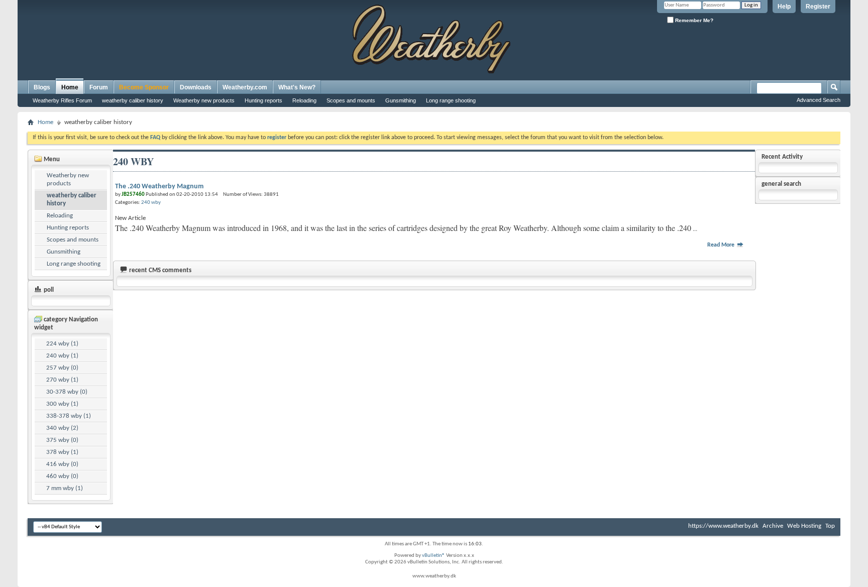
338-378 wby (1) (68, 416)
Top (830, 526)
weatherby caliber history (132, 100)
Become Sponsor (144, 87)
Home (69, 87)
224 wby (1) (62, 343)
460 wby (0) (62, 476)
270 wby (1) (62, 380)
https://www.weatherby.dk (723, 526)
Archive (773, 526)
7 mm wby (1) (64, 488)
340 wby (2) (62, 428)
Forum (98, 87)
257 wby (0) (62, 368)
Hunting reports (263, 100)
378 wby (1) (62, 452)
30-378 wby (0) (66, 392)
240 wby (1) (62, 356)
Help (784, 6)
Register (818, 6)
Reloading (304, 100)
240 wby (151, 202)
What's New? (296, 87)
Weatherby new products (204, 100)
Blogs (42, 87)
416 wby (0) (62, 464)
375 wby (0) (62, 440)
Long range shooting (451, 100)
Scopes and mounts (351, 100)
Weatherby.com (245, 87)
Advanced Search (818, 100)
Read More (721, 245)
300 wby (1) (62, 404)
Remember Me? (693, 20)
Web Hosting (804, 526)
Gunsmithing (400, 100)
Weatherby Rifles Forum (62, 100)
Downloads (195, 87)
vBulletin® (433, 555)
